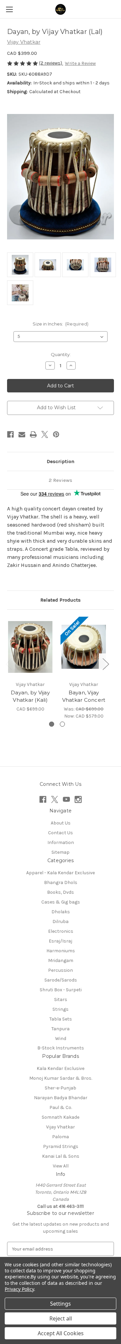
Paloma (60, 1137)
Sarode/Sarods (60, 980)
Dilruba (60, 921)
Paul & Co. (60, 1107)
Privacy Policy (19, 1289)
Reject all (60, 1318)
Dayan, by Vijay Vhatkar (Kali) (30, 696)
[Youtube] (66, 799)
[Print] (33, 434)
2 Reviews (60, 480)
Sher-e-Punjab (60, 1088)
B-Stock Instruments (60, 1048)
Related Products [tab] (60, 600)
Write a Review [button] (80, 63)
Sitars (60, 999)
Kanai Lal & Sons (60, 1156)
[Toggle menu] (9, 9)
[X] (44, 434)
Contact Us (60, 833)
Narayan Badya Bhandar (60, 1098)
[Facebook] (10, 434)
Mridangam (60, 960)
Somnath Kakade (60, 1117)
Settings (60, 1303)
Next (105, 664)
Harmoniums (60, 951)
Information (60, 842)
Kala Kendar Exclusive (60, 1068)
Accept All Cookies (61, 1333)
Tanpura (60, 1029)
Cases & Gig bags (60, 902)
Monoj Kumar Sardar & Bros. (60, 1078)
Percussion (60, 970)
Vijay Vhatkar (60, 1127)
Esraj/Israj (60, 941)
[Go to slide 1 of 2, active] (51, 724)
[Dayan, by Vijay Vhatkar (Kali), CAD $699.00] (30, 647)
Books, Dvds (60, 892)
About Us (61, 823)
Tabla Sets (60, 1019)
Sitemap (60, 852)
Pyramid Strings (60, 1146)
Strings (60, 1009)
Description (60, 461)
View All (61, 1166)
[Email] (21, 434)
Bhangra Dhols (60, 882)
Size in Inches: (61, 324)
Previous (8, 664)
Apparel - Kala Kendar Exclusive (60, 873)
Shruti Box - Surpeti (61, 990)
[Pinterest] (56, 434)
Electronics (60, 931)
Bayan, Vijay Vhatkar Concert (84, 696)
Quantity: (61, 354)
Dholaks (60, 912)
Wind (60, 1038)
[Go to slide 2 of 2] (62, 724)
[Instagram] (78, 799)
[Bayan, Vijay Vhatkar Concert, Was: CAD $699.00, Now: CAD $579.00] (84, 647)
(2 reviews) (51, 63)
